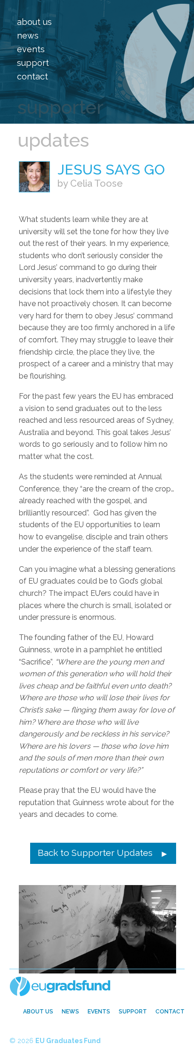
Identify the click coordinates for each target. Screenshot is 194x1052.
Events (31, 49)
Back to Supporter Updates (95, 852)
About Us (34, 22)
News (28, 35)
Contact (32, 76)
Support (33, 63)
